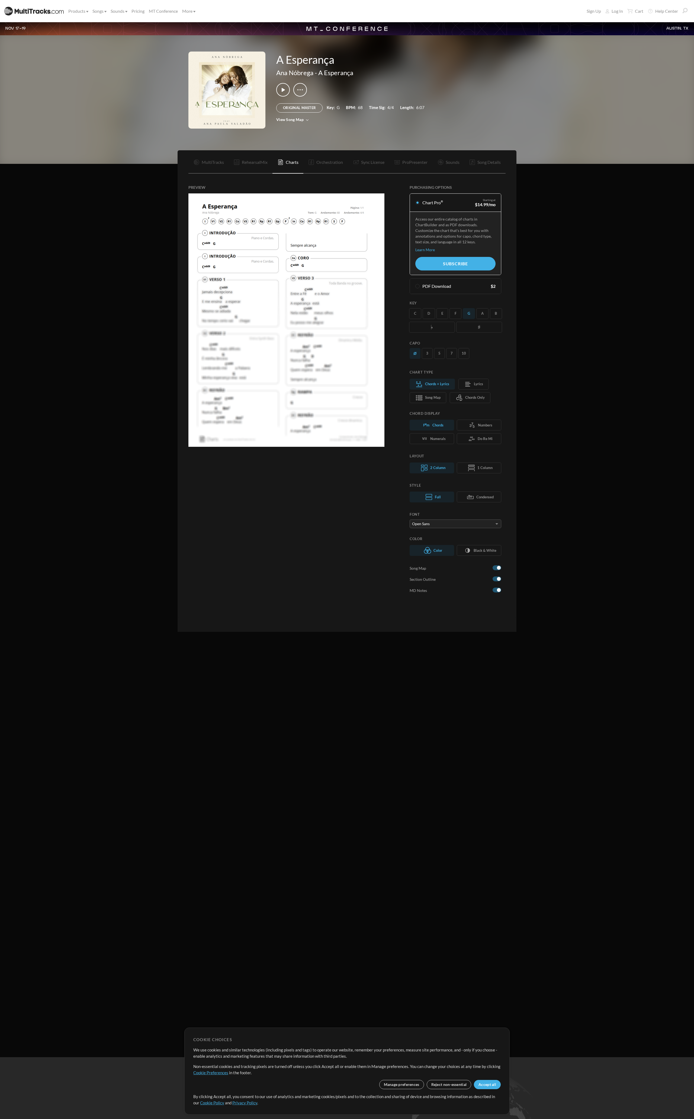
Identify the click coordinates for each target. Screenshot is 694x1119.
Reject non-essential (449, 1084)
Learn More (425, 249)
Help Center (666, 11)
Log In (617, 11)
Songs (98, 11)
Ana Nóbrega (294, 72)
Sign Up (594, 11)
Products (76, 11)
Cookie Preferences (210, 1072)
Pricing (137, 11)
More (187, 11)
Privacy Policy (244, 1102)
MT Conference (163, 11)
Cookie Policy (212, 1102)
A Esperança (335, 72)
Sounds (117, 11)
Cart (639, 11)
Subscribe (455, 263)
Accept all (487, 1084)
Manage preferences (401, 1084)
